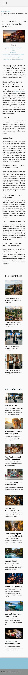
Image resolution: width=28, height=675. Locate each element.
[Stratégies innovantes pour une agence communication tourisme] (14, 423)
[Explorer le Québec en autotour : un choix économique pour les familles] (14, 578)
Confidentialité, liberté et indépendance (13, 56)
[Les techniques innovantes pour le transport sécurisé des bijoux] (14, 633)
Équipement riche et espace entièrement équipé (13, 54)
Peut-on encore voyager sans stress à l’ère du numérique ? (12, 348)
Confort (13, 50)
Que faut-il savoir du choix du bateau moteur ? (13, 616)
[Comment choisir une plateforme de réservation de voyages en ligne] (14, 474)
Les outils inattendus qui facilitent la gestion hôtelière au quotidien (13, 372)
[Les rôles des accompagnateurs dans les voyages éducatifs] (14, 500)
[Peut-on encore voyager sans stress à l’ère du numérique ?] (13, 337)
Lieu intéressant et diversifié (13, 57)
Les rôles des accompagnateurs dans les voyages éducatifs (14, 510)
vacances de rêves (19, 91)
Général (8, 11)
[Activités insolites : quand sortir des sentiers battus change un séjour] (13, 313)
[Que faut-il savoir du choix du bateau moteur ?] (14, 606)
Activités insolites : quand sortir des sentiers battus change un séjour (13, 324)
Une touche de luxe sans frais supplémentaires (13, 59)
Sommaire (14, 45)
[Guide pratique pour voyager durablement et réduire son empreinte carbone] (14, 525)
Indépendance (13, 52)
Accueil (3, 11)
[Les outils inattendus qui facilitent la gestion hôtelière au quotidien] (13, 361)
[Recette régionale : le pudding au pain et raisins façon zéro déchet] (14, 449)
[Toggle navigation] (4, 3)
